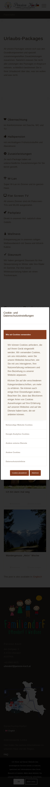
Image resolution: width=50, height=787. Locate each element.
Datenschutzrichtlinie (15, 461)
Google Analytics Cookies (17, 434)
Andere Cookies (13, 452)
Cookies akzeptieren (19, 473)
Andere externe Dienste (16, 443)
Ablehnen (35, 473)
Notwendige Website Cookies (19, 425)
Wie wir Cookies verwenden (18, 334)
